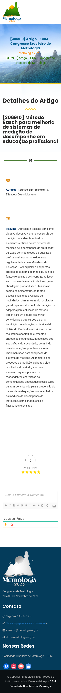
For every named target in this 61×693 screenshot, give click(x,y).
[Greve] (18, 505)
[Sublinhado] (14, 505)
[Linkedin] (28, 666)
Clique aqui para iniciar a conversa (26, 623)
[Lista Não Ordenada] (26, 505)
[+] (46, 505)
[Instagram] (13, 666)
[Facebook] (6, 666)
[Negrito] (6, 505)
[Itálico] (10, 505)
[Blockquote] (30, 505)
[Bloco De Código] (34, 505)
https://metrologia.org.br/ (20, 637)
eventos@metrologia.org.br (22, 630)
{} (42, 505)
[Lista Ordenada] (22, 505)
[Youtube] (21, 666)
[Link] (38, 505)
